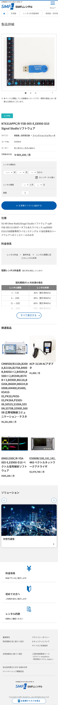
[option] (29, 62)
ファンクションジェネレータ (44, 135)
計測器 (13, 13)
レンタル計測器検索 (31, 13)
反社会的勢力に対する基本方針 (15, 667)
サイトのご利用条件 (40, 645)
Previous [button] (3, 499)
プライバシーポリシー (41, 637)
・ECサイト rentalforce (41, 656)
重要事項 (6, 637)
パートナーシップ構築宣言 (13, 671)
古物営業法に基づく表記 (12, 654)
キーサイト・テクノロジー (24, 148)
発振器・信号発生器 (22, 135)
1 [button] (25, 93)
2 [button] (30, 93)
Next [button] (52, 91)
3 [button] (35, 93)
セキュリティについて (41, 641)
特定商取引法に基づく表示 (13, 641)
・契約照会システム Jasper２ (43, 659)
